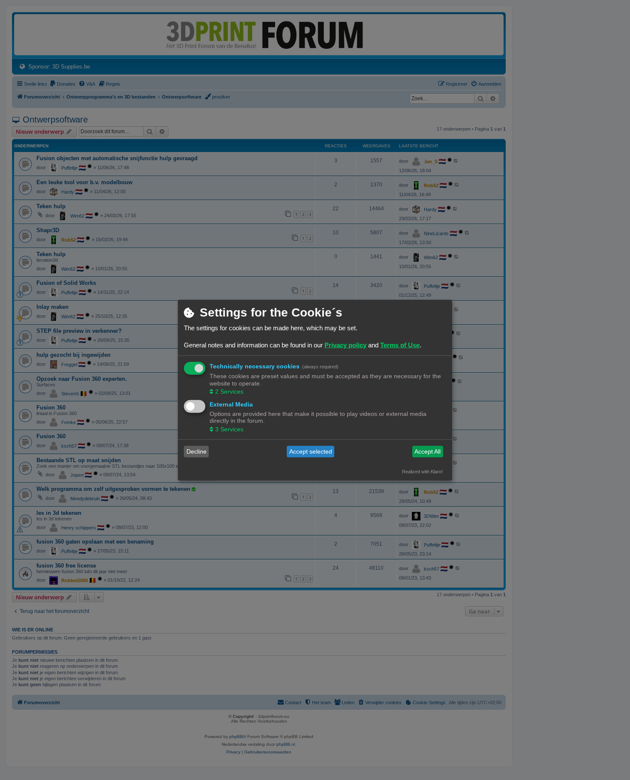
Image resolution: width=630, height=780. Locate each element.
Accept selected (310, 451)
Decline (196, 451)
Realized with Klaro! (422, 471)
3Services (229, 428)
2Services (229, 391)
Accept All (427, 451)
